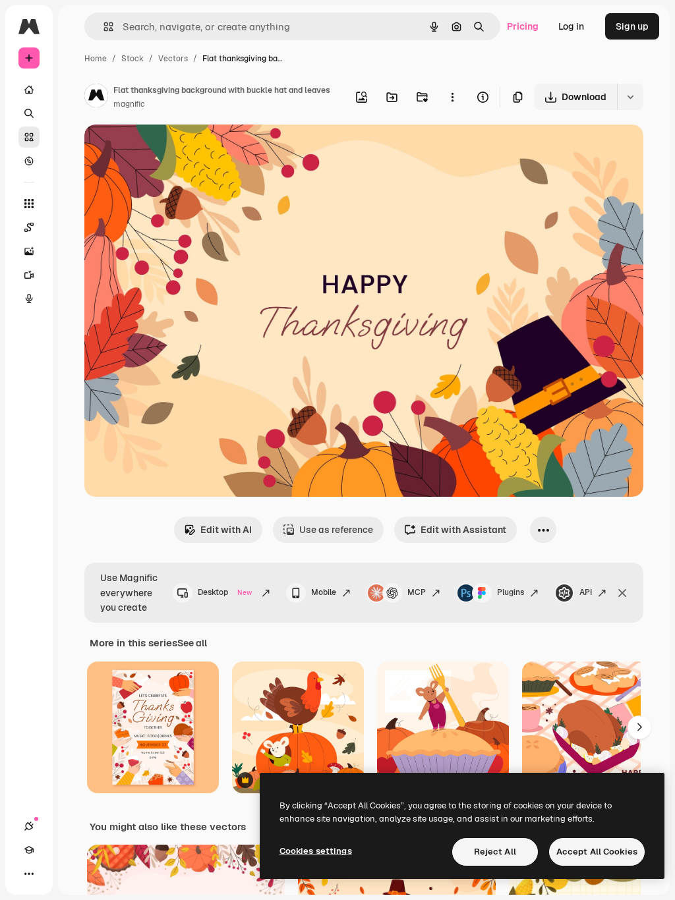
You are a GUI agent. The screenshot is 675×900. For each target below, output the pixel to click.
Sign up (632, 26)
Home (95, 58)
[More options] (452, 97)
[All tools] (29, 203)
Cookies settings (315, 851)
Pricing (523, 26)
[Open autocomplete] (103, 27)
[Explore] (29, 160)
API (585, 592)
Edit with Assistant (463, 530)
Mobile (323, 592)
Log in (571, 26)
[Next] (639, 727)
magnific (129, 104)
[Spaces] (29, 227)
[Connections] (29, 826)
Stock (132, 58)
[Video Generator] (29, 274)
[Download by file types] (630, 97)
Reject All (495, 851)
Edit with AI (226, 530)
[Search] (29, 113)
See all (192, 643)
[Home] (29, 89)
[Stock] (29, 137)
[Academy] (29, 849)
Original (168, 150)
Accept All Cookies (596, 851)
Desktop (225, 592)
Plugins (510, 592)
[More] (29, 873)
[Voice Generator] (29, 298)
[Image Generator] (29, 251)
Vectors (173, 58)
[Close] (622, 593)
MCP (416, 592)
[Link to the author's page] (96, 97)
